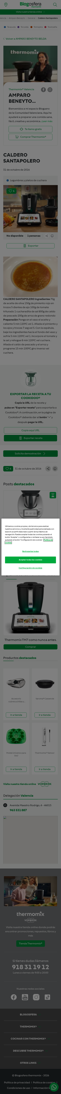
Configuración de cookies (30, 568)
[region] (30, 546)
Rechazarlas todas (30, 551)
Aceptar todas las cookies (30, 560)
